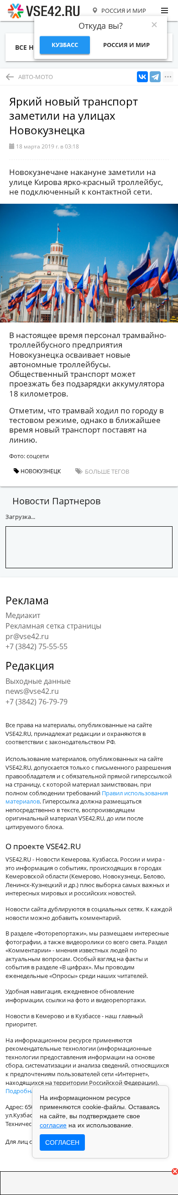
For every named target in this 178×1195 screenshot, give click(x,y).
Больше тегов (106, 471)
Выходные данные (38, 681)
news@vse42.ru (32, 691)
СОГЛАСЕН (62, 1142)
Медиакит (22, 615)
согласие (53, 1125)
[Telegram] (155, 77)
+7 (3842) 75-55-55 (36, 646)
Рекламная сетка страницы (53, 626)
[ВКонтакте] (142, 77)
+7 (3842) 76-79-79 (36, 702)
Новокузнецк (40, 471)
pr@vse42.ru (27, 636)
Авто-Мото (35, 77)
